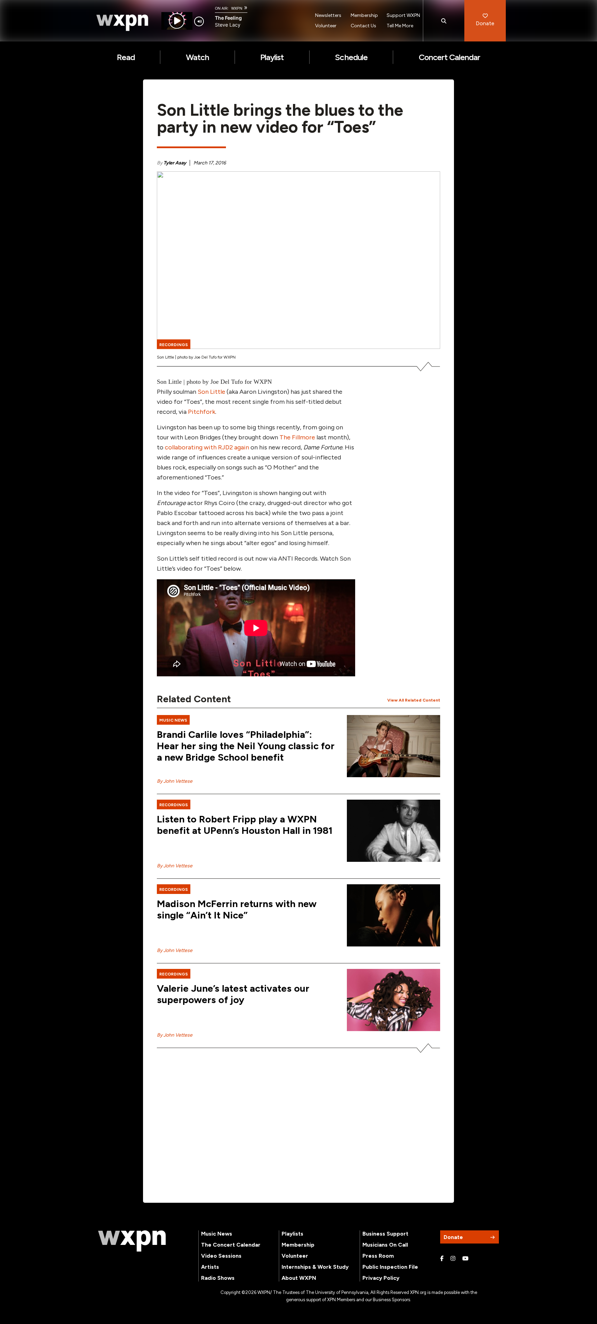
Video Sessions (221, 1255)
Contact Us (363, 26)
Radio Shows (218, 1278)
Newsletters (328, 15)
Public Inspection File (390, 1267)
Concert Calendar (450, 57)
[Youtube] (465, 1258)
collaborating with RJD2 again (207, 447)
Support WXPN (403, 15)
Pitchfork (201, 412)
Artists (210, 1267)
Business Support (385, 1233)
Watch (197, 57)
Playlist (272, 57)
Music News (216, 1233)
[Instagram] (453, 1258)
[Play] (176, 21)
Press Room (378, 1255)
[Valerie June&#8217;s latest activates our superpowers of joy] (393, 1000)
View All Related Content (413, 700)
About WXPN (299, 1278)
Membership (364, 15)
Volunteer (326, 26)
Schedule (351, 57)
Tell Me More (400, 26)
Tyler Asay (174, 163)
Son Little (211, 392)
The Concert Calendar (230, 1244)
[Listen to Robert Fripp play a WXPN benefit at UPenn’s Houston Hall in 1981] (393, 831)
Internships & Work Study (315, 1267)
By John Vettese (174, 781)
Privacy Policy (380, 1278)
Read (126, 57)
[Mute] (199, 21)
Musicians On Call (385, 1244)
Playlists (292, 1233)
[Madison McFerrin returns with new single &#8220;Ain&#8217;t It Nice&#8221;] (393, 915)
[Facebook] (442, 1258)
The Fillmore (296, 437)
